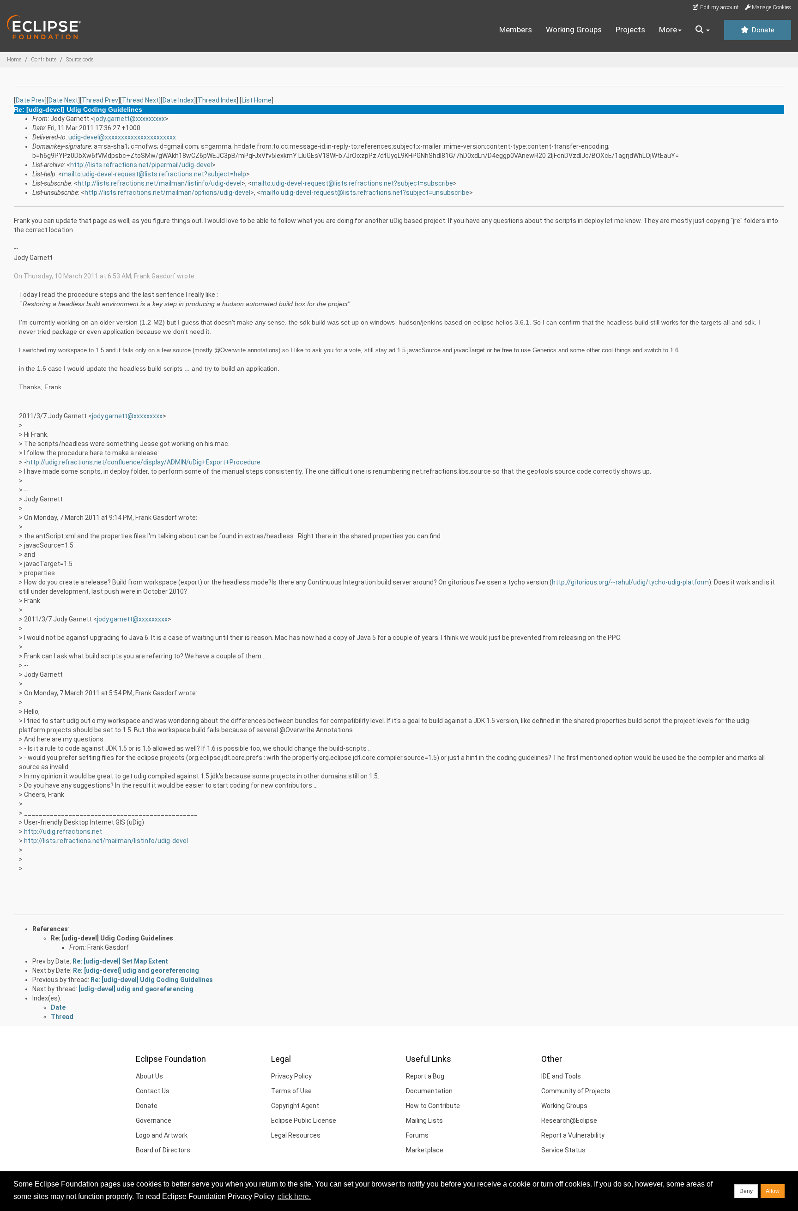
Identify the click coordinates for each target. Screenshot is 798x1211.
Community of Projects (576, 1091)
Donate (762, 30)
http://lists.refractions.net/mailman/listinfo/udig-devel (160, 183)
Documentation (429, 1091)
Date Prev (30, 100)
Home (14, 59)
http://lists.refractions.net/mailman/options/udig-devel (167, 192)
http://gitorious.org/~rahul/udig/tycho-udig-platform (630, 582)
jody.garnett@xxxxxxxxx (129, 118)
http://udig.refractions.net (63, 831)
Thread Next (140, 100)
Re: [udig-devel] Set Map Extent (120, 961)
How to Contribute (433, 1105)
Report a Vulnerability (573, 1135)
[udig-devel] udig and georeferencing (136, 989)
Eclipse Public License (303, 1120)
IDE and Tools (561, 1076)
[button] (702, 30)
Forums (417, 1135)
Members (515, 29)
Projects (630, 29)
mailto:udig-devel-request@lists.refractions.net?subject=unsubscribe (364, 192)
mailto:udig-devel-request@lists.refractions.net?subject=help (154, 174)
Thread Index (217, 100)
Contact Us (152, 1091)
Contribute (43, 59)
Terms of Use (291, 1091)
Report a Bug (425, 1076)
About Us (149, 1076)
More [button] (668, 29)
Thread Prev (100, 100)
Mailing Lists (424, 1120)
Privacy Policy (291, 1076)
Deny (746, 1191)
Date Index (178, 100)
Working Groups (574, 29)
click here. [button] (294, 1196)
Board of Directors (163, 1150)
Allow (773, 1191)
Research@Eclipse (569, 1120)
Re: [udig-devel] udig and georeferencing (136, 970)
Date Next (63, 100)
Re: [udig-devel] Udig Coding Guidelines (112, 938)
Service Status (563, 1150)
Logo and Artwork (161, 1135)
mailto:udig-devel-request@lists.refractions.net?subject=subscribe (352, 183)
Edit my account (719, 7)
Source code (79, 59)
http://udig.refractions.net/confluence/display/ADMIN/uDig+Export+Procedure (143, 462)
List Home (257, 100)
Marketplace (424, 1150)
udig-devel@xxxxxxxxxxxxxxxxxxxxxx (122, 137)
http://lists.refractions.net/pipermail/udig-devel (141, 165)
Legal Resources (295, 1135)
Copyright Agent (295, 1105)
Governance (153, 1120)
